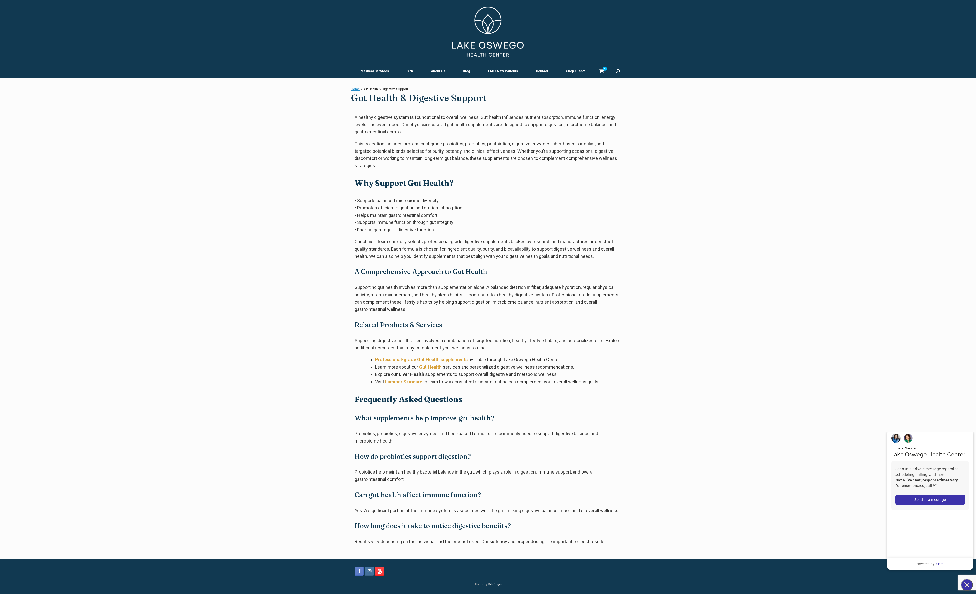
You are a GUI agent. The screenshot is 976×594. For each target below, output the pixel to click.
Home (355, 89)
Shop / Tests (575, 71)
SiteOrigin (495, 584)
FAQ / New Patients (503, 71)
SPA (410, 71)
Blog (466, 71)
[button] (617, 71)
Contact (542, 71)
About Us (438, 71)
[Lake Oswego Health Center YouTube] (379, 571)
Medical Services (375, 71)
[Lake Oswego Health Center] (488, 31)
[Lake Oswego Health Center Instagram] (369, 571)
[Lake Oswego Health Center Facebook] (359, 571)
